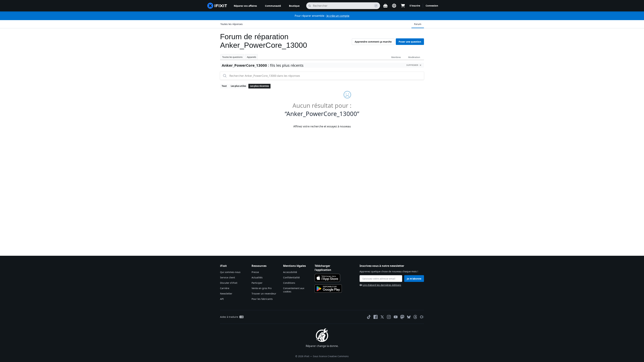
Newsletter (226, 293)
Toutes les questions (232, 56)
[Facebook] (375, 317)
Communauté (273, 5)
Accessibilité (290, 272)
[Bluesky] (409, 317)
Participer (257, 282)
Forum (417, 24)
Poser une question (410, 41)
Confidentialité (291, 277)
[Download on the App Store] (327, 278)
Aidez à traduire (229, 316)
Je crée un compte (338, 16)
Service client (227, 277)
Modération (414, 57)
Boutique (294, 5)
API (222, 298)
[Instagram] (389, 317)
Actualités (257, 277)
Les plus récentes (259, 85)
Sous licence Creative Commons (331, 356)
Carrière (224, 288)
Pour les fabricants (262, 298)
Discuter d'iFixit (228, 282)
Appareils (251, 56)
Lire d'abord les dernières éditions (382, 285)
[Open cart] (402, 5)
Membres (396, 57)
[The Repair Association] (422, 317)
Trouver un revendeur (264, 293)
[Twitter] (382, 317)
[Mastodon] (402, 317)
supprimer (412, 65)
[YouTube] (396, 317)
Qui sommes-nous (230, 272)
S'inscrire (415, 5)
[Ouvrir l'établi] (385, 5)
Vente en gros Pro (262, 288)
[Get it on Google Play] (328, 289)
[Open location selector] (394, 5)
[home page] (217, 6)
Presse (255, 272)
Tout (224, 85)
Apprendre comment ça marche (373, 41)
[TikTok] (369, 317)
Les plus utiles (238, 85)
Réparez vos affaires (245, 5)
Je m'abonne (414, 278)
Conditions (289, 282)
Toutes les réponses (231, 24)
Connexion (432, 5)
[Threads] (415, 317)
